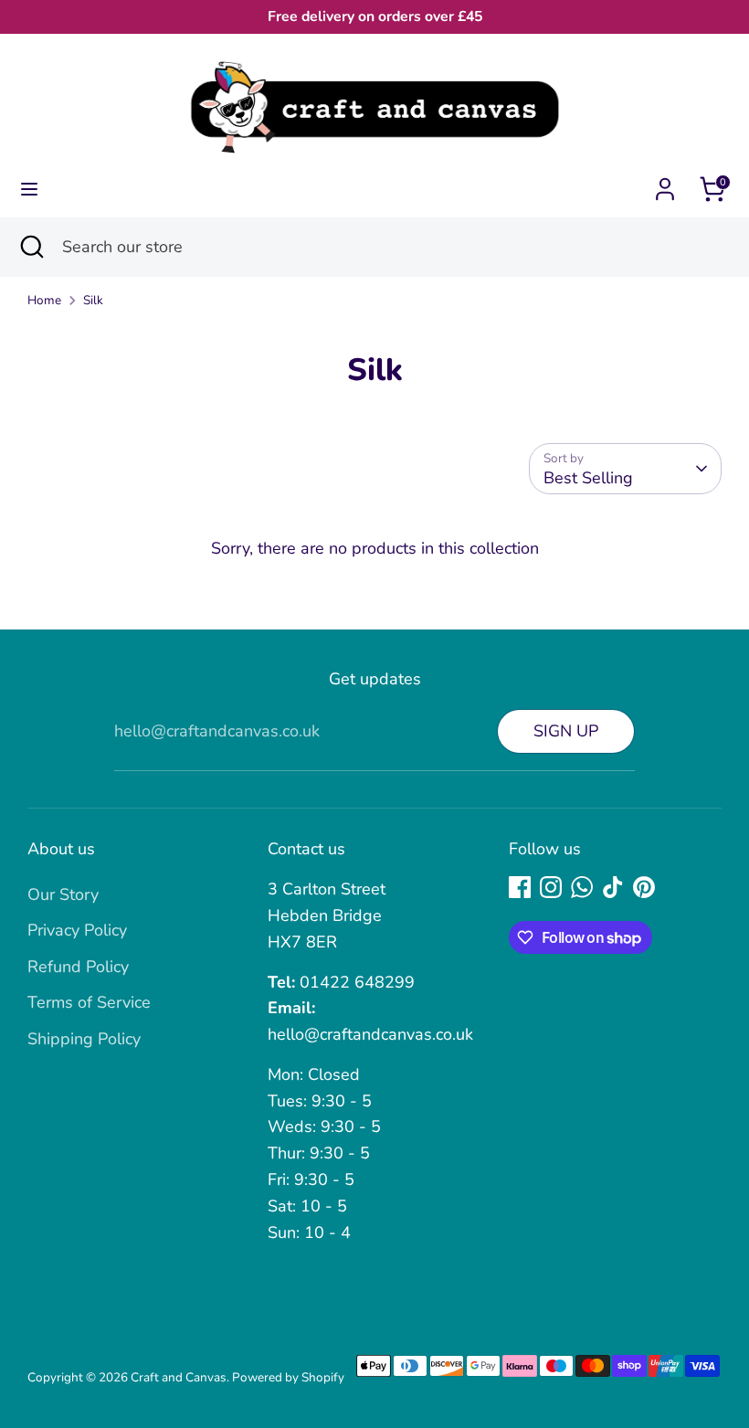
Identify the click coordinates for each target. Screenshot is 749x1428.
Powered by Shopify (288, 1377)
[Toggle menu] (29, 189)
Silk (93, 300)
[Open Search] (31, 247)
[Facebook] (520, 887)
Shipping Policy (84, 1039)
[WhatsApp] (582, 887)
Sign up (565, 731)
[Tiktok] (613, 887)
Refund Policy (78, 967)
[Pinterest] (644, 887)
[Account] (665, 184)
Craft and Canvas (179, 1377)
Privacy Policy (77, 930)
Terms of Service (89, 1002)
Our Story (63, 894)
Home (44, 300)
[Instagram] (551, 887)
